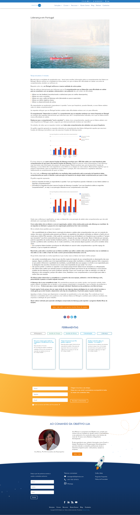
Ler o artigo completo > (39, 352)
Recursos (74, 5)
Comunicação (88, 333)
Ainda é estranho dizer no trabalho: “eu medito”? (96, 341)
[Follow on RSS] (72, 503)
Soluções (57, 5)
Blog (92, 5)
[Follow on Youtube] (76, 503)
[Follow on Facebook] (64, 503)
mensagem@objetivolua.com (75, 476)
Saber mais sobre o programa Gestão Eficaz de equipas (70, 307)
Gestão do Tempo (54, 333)
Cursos (66, 5)
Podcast (98, 5)
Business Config (86, 509)
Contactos (106, 5)
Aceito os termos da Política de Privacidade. (46, 404)
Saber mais (77, 454)
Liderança (104, 333)
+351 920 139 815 (98, 1)
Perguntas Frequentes (101, 476)
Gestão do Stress (71, 333)
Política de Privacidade (101, 479)
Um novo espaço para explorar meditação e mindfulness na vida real (44, 342)
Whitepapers (38, 333)
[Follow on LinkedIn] (68, 503)
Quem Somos (85, 5)
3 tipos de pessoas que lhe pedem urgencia (69, 341)
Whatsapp (70, 484)
